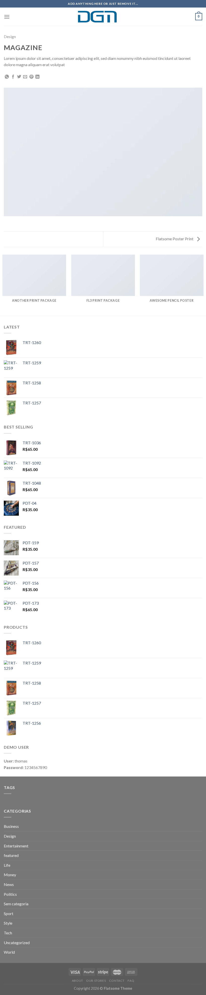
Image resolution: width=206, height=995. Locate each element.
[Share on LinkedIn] (37, 77)
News (9, 884)
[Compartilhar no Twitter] (19, 77)
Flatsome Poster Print (175, 238)
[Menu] (7, 17)
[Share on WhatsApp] (7, 77)
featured (11, 855)
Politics (10, 894)
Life (7, 865)
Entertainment (16, 845)
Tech (8, 932)
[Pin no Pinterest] (31, 77)
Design (10, 36)
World (9, 952)
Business (11, 826)
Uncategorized (17, 942)
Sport (8, 913)
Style (8, 923)
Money (10, 874)
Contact (117, 980)
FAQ (131, 980)
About (77, 980)
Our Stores (96, 980)
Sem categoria (16, 903)
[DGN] (103, 17)
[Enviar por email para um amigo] (25, 77)
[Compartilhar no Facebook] (13, 77)
